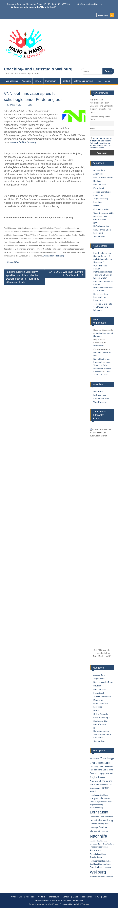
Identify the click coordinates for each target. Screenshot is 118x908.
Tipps (105, 867)
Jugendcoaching (96, 805)
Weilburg (98, 872)
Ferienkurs (95, 781)
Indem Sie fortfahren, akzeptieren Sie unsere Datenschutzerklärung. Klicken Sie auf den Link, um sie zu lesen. (101, 143)
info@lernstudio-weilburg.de (89, 4)
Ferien (102, 778)
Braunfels (96, 758)
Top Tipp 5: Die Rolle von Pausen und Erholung (102, 307)
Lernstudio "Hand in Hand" (102, 816)
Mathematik (96, 831)
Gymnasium (95, 788)
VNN (109, 867)
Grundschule (106, 784)
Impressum (50, 81)
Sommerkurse (104, 864)
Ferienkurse (106, 781)
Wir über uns (12, 81)
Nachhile (105, 831)
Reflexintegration (97, 861)
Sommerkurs (99, 236)
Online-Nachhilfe (101, 209)
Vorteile (38, 81)
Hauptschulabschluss (99, 795)
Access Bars (99, 170)
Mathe (96, 206)
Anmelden (98, 391)
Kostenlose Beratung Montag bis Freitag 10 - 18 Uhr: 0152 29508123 (38, 4)
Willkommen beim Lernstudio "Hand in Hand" (33, 7)
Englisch (95, 777)
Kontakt (66, 81)
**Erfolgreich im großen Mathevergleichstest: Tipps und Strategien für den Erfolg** (102, 272)
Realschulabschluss (98, 854)
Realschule (96, 857)
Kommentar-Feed (101, 398)
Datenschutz (108, 770)
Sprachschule (96, 867)
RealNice (95, 850)
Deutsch (97, 181)
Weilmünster (95, 877)
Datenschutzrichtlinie (83, 81)
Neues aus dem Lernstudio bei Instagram (100, 297)
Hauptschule (96, 798)
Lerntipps (97, 202)
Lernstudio (99, 812)
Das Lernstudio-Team (103, 177)
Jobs (107, 81)
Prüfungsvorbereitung (98, 847)
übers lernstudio (106, 877)
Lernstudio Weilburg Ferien (99, 824)
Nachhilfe (98, 836)
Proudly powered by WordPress (43, 904)
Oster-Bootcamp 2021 (103, 213)
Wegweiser (103, 15)
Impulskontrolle (102, 802)
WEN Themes (82, 904)
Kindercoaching (96, 808)
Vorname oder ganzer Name (100, 117)
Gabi (29, 105)
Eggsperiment (106, 773)
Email (92, 128)
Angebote (26, 81)
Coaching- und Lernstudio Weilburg (38, 69)
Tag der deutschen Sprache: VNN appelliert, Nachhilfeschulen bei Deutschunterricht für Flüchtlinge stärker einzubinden (23, 277)
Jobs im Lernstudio (102, 192)
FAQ (99, 81)
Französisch (98, 188)
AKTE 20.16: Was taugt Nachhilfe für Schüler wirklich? (66, 274)
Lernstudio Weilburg (101, 820)
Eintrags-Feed (99, 395)
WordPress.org (100, 402)
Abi (91, 758)
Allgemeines (98, 174)
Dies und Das (13, 262)
